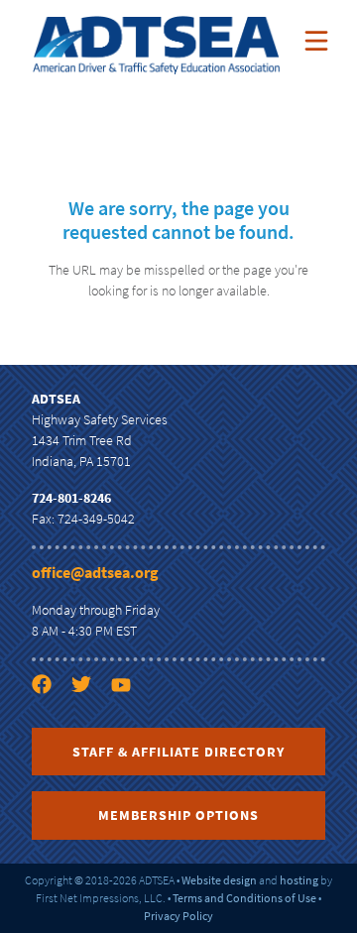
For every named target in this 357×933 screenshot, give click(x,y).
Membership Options (178, 815)
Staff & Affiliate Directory (178, 751)
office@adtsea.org (95, 572)
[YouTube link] (129, 720)
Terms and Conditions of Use (244, 897)
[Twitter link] (89, 720)
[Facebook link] (49, 720)
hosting (299, 880)
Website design (219, 880)
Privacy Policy (178, 915)
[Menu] (316, 40)
